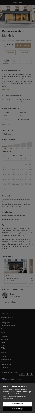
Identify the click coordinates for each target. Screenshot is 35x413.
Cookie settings (17, 408)
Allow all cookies (17, 403)
